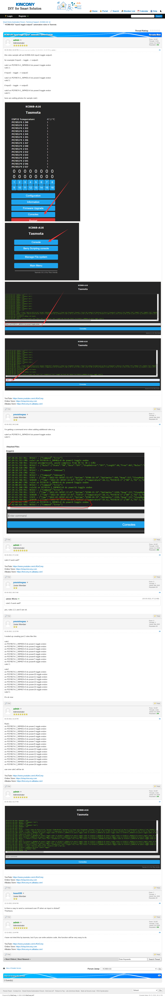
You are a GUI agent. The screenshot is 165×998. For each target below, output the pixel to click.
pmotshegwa (19, 414)
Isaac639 (17, 893)
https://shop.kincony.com (26, 401)
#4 (159, 592)
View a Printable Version (13, 968)
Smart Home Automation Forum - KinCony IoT (38, 991)
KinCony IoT (30, 995)
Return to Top (60, 991)
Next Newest (23, 959)
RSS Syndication (102, 991)
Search (116, 11)
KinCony (13, 995)
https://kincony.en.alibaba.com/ (30, 404)
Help (155, 11)
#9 (159, 932)
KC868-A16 (44, 22)
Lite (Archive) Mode (73, 991)
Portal (105, 11)
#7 (159, 802)
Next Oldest (11, 959)
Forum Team (7, 991)
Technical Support (32, 22)
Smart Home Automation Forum (14, 22)
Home (94, 11)
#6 (159, 719)
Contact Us (17, 991)
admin (53, 50)
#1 (159, 50)
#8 (159, 903)
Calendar (144, 11)
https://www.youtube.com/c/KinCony (28, 398)
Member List (129, 11)
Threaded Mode (155, 34)
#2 (159, 424)
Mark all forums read (88, 991)
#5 (159, 631)
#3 (159, 555)
